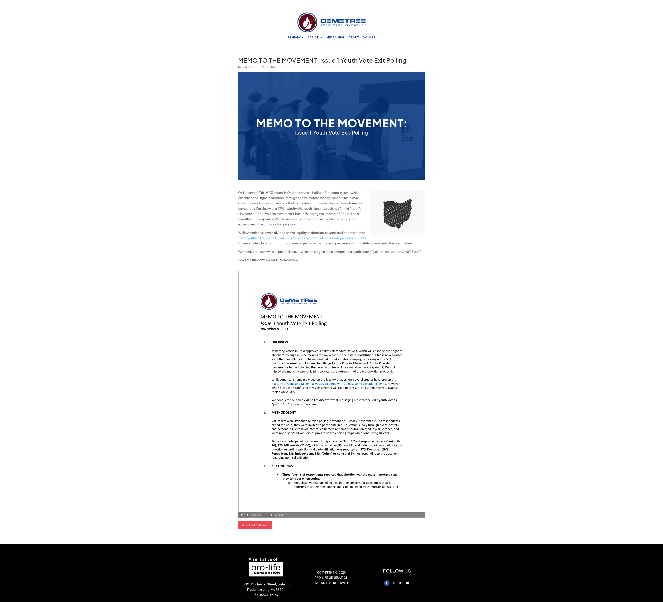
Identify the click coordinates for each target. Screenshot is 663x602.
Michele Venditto (251, 66)
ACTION (313, 37)
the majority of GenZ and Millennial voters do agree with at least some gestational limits (302, 238)
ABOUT (353, 37)
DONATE (369, 37)
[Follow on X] (393, 583)
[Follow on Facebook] (387, 583)
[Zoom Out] (265, 515)
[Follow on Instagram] (400, 583)
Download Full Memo (255, 525)
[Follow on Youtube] (407, 583)
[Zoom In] (271, 515)
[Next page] (247, 515)
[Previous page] (241, 515)
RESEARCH (295, 37)
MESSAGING (335, 37)
